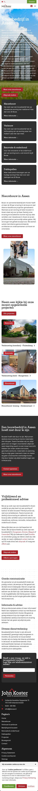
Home (4, 718)
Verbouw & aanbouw (9, 724)
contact (25, 539)
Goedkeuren (9, 786)
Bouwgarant (6, 740)
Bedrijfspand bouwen (9, 728)
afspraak (22, 541)
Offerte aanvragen (10, 558)
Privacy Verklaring (29, 778)
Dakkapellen (6, 734)
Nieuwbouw (6, 721)
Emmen (25, 532)
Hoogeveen (17, 532)
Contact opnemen (10, 469)
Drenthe (31, 534)
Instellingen (31, 786)
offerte (4, 544)
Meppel (31, 532)
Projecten (5, 737)
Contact (32, 2)
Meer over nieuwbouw (12, 89)
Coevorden (6, 534)
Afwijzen (21, 786)
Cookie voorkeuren (9, 756)
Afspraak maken (9, 95)
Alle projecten (8, 313)
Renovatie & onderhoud (10, 731)
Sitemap (5, 759)
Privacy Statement (8, 753)
